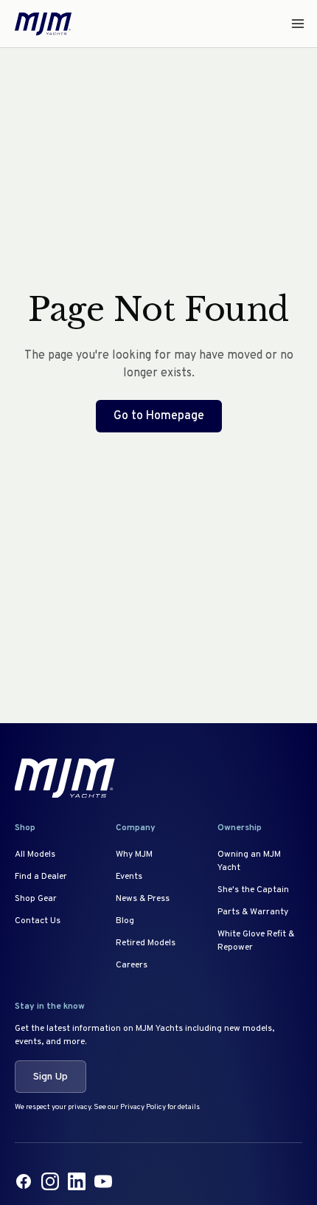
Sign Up (50, 1077)
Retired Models (145, 943)
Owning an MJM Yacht (249, 861)
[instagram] (50, 1181)
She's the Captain (253, 890)
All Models (35, 854)
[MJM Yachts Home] (43, 24)
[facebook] (23, 1181)
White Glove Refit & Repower (255, 940)
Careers (131, 965)
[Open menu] (293, 23)
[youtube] (103, 1181)
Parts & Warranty (252, 912)
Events (129, 877)
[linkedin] (77, 1181)
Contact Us (37, 921)
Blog (125, 921)
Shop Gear (36, 899)
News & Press (143, 899)
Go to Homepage (159, 416)
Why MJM (134, 854)
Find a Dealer (41, 877)
